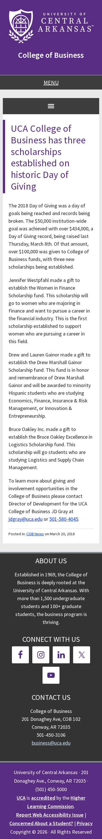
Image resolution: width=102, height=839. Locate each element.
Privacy (85, 823)
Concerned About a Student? (41, 823)
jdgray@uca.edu (25, 519)
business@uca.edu (51, 743)
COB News (35, 533)
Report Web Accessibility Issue (50, 815)
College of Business (51, 55)
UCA (21, 798)
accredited (43, 798)
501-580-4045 (63, 519)
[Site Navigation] (51, 105)
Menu (51, 82)
